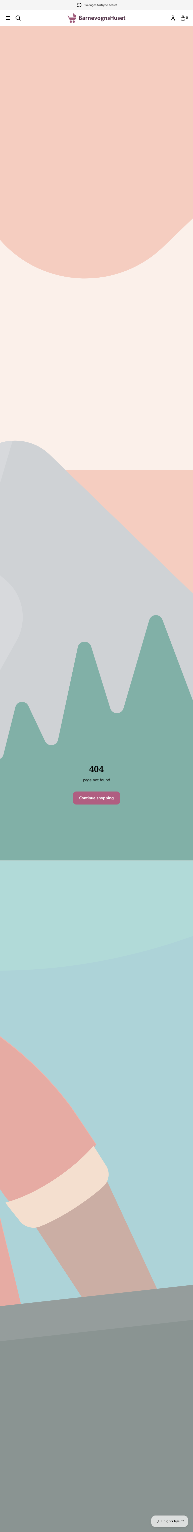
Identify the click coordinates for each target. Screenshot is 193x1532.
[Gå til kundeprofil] (173, 18)
